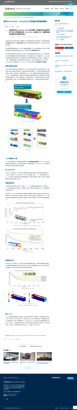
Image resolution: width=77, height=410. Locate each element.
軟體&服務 (47, 8)
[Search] (71, 8)
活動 (55, 25)
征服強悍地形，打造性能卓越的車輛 (27, 363)
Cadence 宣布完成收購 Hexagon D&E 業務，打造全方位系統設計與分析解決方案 (64, 37)
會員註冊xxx (70, 4)
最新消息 (62, 8)
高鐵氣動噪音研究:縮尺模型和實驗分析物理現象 (11, 363)
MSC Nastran (27, 186)
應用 (52, 8)
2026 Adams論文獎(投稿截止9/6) (62, 23)
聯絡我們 (67, 8)
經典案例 (12, 17)
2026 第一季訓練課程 (60, 39)
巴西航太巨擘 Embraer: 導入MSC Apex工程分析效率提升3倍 (44, 363)
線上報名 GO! (70, 378)
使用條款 (56, 408)
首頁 (5, 17)
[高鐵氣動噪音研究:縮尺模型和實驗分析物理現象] (11, 356)
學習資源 (56, 8)
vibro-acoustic (17, 339)
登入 (65, 4)
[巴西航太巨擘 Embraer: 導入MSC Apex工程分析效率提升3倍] (44, 356)
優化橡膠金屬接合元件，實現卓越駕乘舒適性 (63, 71)
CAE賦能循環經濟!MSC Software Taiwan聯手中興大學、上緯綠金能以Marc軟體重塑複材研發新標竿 (64, 31)
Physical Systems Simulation (64, 408)
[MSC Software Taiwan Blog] (17, 8)
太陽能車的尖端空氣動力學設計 (36, 346)
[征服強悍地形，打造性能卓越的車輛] (27, 356)
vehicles (12, 339)
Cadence (20, 408)
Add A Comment (27, 367)
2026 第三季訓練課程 (60, 28)
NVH (8, 339)
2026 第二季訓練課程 (60, 34)
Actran (5, 339)
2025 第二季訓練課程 (22, 346)
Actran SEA (37, 174)
